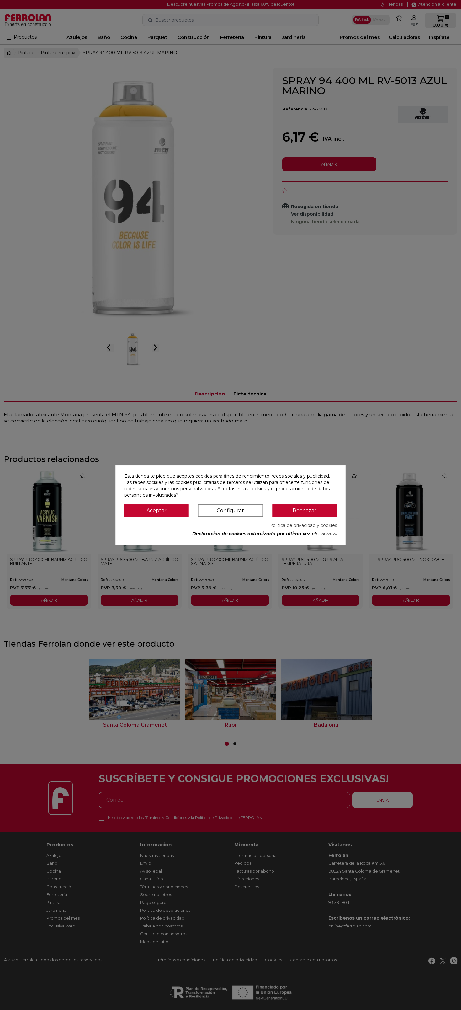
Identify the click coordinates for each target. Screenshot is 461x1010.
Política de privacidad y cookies (303, 525)
